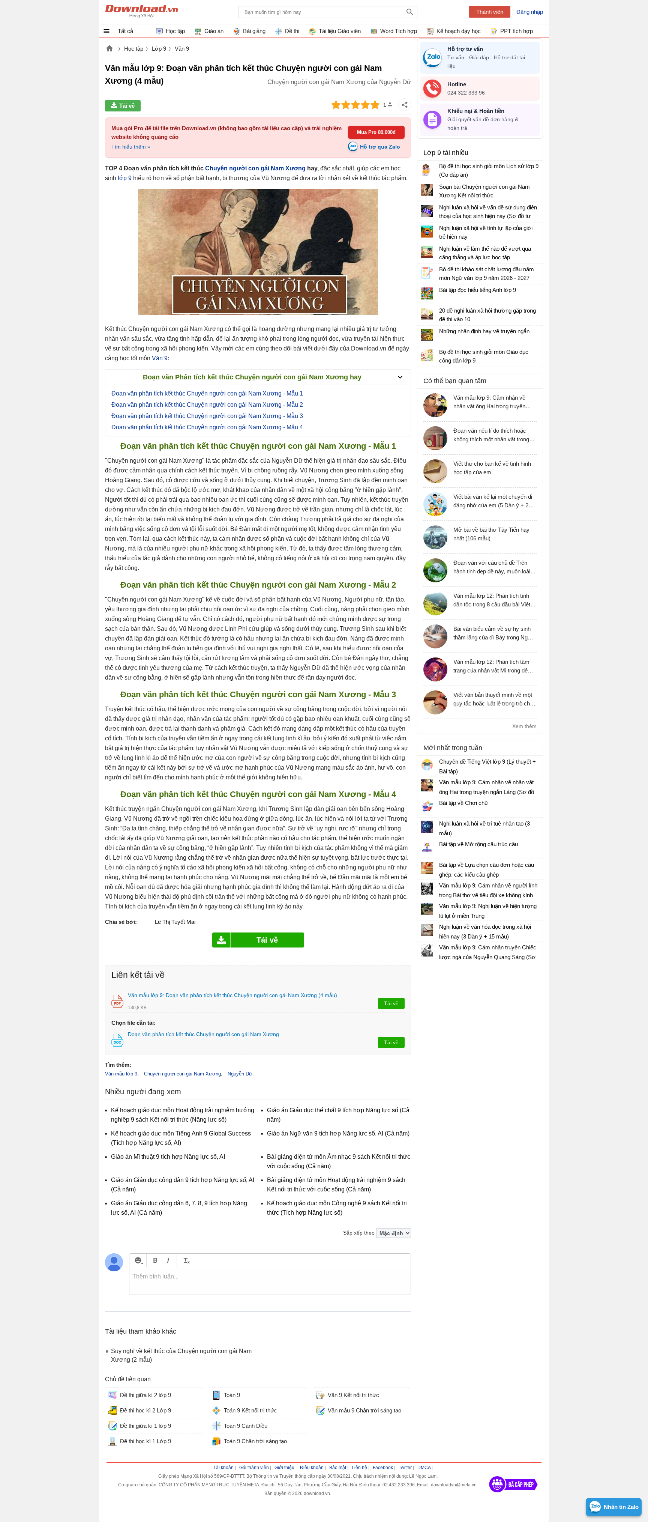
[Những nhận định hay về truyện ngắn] (427, 335)
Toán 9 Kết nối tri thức (250, 1410)
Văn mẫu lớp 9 (121, 1074)
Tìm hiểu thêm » (130, 147)
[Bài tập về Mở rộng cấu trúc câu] (427, 847)
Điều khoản (312, 1467)
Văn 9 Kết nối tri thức (353, 1395)
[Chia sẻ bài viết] (404, 104)
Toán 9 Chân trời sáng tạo (255, 1441)
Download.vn (109, 49)
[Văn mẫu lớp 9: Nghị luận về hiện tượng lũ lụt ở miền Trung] (427, 909)
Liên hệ (359, 1467)
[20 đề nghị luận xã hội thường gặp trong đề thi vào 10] (427, 314)
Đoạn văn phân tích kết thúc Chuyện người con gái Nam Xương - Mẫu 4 (207, 427)
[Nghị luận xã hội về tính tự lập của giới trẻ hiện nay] (427, 232)
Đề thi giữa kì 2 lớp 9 (145, 1395)
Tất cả (125, 31)
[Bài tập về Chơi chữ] (427, 806)
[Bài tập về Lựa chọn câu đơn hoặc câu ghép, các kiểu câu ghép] (427, 868)
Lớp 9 (159, 48)
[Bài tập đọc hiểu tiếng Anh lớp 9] (427, 293)
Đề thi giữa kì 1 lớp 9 (145, 1426)
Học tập (133, 48)
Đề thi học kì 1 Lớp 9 (145, 1441)
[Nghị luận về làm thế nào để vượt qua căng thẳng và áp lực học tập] (427, 252)
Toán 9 (232, 1395)
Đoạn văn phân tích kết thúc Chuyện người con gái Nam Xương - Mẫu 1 (207, 393)
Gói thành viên (254, 1467)
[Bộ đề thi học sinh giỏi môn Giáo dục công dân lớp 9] (427, 355)
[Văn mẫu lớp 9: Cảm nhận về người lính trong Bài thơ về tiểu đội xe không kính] (427, 889)
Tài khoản (223, 1467)
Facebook (383, 1467)
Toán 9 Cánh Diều (245, 1426)
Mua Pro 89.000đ (376, 132)
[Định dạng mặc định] (185, 1260)
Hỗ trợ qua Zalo (380, 147)
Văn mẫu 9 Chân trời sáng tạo (364, 1410)
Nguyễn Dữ (240, 1074)
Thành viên (489, 12)
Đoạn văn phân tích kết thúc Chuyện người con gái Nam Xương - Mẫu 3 (207, 416)
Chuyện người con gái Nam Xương (255, 168)
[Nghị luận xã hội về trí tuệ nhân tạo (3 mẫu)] (427, 827)
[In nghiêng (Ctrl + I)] (168, 1260)
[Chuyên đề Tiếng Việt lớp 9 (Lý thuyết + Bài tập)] (427, 765)
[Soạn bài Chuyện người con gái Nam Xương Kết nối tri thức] (427, 190)
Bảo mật (337, 1467)
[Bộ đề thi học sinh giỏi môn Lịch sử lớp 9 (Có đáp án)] (427, 170)
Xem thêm (524, 726)
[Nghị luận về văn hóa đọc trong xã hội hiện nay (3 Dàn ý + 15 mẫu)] (427, 930)
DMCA (423, 1467)
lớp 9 (125, 178)
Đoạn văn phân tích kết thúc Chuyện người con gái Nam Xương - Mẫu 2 (207, 405)
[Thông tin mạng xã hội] (513, 1495)
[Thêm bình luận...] (270, 1281)
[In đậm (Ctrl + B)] (155, 1260)
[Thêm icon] (137, 1260)
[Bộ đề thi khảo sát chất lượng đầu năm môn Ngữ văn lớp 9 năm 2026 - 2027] (427, 273)
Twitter (405, 1467)
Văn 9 (182, 48)
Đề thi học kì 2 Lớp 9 (145, 1410)
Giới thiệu (284, 1467)
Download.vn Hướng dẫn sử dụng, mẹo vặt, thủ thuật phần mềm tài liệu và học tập (141, 12)
